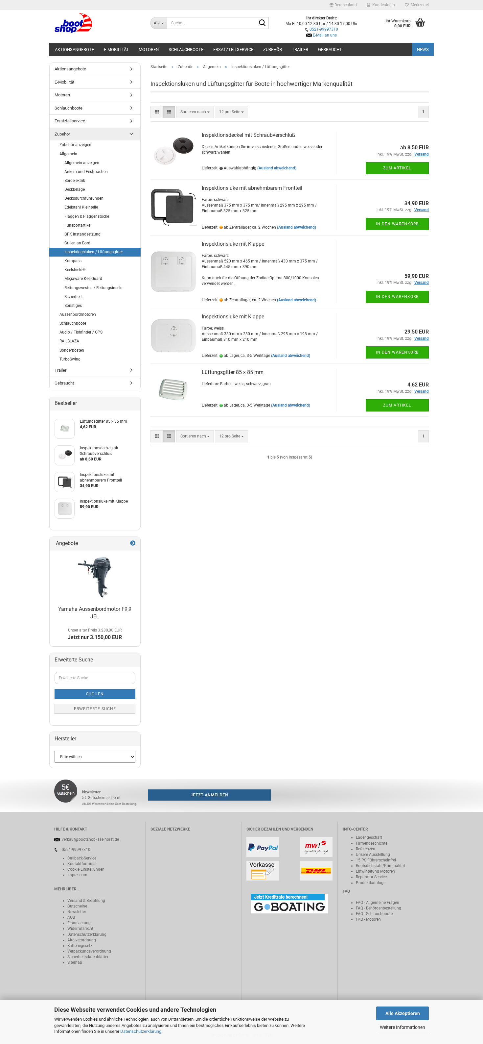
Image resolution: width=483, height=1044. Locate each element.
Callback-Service (81, 858)
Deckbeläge (74, 189)
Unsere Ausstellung (373, 854)
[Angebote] (132, 543)
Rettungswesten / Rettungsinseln (93, 288)
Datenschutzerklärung (140, 1031)
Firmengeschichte (371, 843)
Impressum (77, 875)
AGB (71, 917)
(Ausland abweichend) (276, 168)
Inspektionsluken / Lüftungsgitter (93, 252)
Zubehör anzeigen (75, 144)
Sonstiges (73, 305)
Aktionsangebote (74, 49)
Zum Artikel (397, 168)
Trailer (300, 49)
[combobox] (195, 112)
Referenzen (365, 849)
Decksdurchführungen (84, 198)
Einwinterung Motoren (375, 871)
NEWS (423, 49)
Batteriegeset (78, 945)
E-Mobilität (116, 49)
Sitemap (74, 962)
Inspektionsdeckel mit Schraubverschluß (248, 135)
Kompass (72, 261)
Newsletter (76, 911)
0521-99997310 (324, 29)
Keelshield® (74, 269)
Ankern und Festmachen (86, 171)
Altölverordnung (81, 940)
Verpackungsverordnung (89, 951)
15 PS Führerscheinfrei (376, 860)
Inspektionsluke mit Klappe (233, 244)
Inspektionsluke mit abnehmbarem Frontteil (252, 188)
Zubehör (272, 49)
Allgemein (68, 154)
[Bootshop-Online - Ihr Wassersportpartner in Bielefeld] (97, 23)
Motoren (149, 49)
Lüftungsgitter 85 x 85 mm (233, 372)
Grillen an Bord (77, 243)
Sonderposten (71, 350)
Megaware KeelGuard (83, 278)
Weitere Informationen (402, 1027)
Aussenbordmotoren (77, 314)
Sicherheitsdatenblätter (87, 957)
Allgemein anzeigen (81, 163)
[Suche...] (262, 23)
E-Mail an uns (325, 35)
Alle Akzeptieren (402, 1013)
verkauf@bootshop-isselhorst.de (90, 839)
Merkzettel (419, 5)
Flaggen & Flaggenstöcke (86, 216)
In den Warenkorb (397, 224)
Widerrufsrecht (80, 928)
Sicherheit (73, 296)
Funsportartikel (77, 225)
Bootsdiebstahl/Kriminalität (380, 865)
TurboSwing (69, 359)
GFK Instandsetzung (82, 234)
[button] (343, 5)
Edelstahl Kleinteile (81, 207)
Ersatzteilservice (233, 49)
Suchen (95, 694)
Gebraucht (330, 49)
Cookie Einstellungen (85, 869)
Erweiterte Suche (95, 709)
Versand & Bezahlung (86, 900)
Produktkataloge (370, 883)
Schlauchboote (186, 49)
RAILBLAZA (69, 341)
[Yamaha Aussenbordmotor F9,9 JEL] (94, 577)
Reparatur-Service (371, 877)
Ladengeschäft (369, 837)
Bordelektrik (74, 180)
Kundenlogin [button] (382, 5)
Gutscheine (77, 906)
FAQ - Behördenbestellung (378, 908)
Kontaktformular (82, 863)
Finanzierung (79, 923)
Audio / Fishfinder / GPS (81, 332)
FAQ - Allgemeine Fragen (377, 902)
